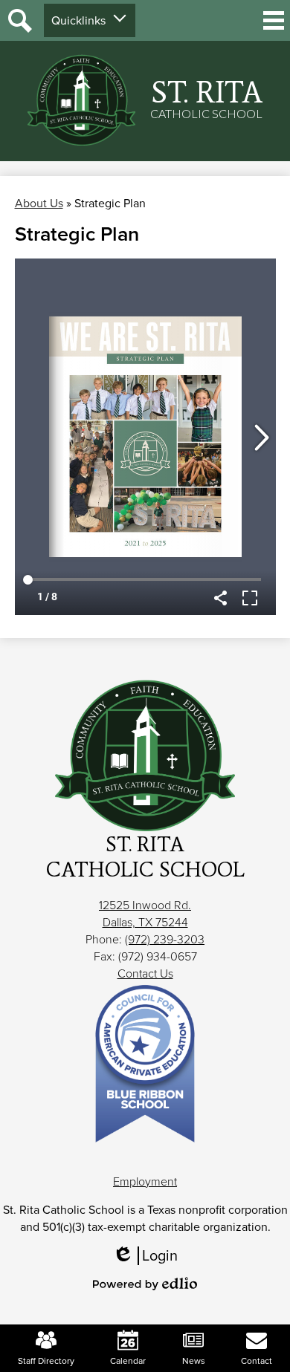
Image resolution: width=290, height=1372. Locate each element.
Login (150, 1255)
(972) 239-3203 (164, 939)
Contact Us (145, 973)
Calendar (128, 1361)
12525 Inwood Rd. (145, 905)
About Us (39, 203)
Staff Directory (46, 1361)
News (193, 1361)
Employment (145, 1181)
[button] (89, 20)
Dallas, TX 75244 (145, 922)
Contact (256, 1361)
